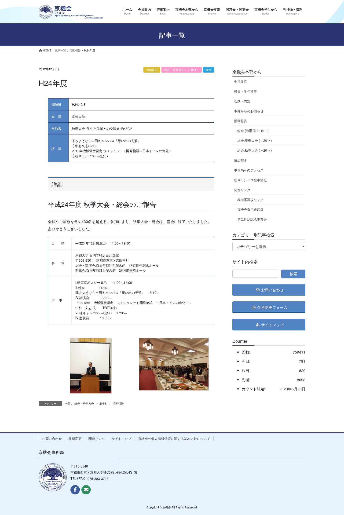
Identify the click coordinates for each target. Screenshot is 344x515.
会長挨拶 (240, 81)
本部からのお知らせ (248, 111)
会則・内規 (242, 101)
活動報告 (151, 70)
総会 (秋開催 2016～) (253, 130)
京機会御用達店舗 (250, 209)
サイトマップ (121, 438)
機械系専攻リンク (250, 199)
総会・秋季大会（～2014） (181, 70)
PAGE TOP (331, 495)
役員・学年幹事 (245, 91)
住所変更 (75, 438)
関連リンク (242, 189)
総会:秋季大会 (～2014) (254, 150)
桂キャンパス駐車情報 (250, 180)
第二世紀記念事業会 (252, 219)
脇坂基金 (240, 160)
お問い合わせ (52, 438)
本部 (208, 70)
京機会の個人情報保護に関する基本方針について (174, 438)
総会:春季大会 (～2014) (254, 140)
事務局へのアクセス (248, 170)
